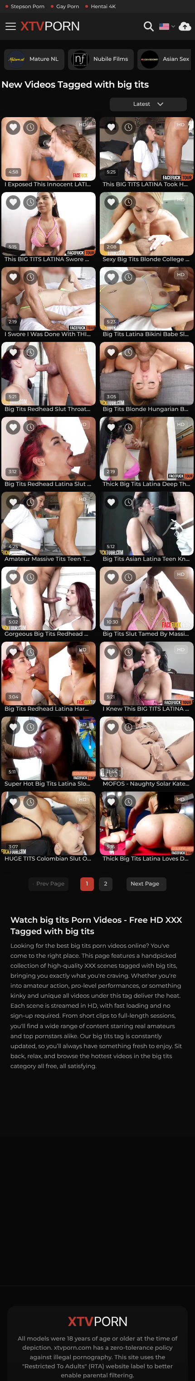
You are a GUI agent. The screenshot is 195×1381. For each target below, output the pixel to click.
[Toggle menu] (10, 26)
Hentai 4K (103, 6)
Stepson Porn (27, 6)
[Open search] (148, 27)
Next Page (145, 884)
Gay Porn (67, 6)
